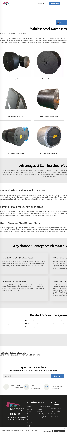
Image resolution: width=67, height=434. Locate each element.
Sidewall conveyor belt (32, 327)
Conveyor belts (30, 321)
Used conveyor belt (10, 197)
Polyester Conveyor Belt (49, 79)
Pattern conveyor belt (8, 327)
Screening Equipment (43, 417)
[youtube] (15, 414)
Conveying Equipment (43, 406)
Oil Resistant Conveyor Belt (16, 153)
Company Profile (56, 408)
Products (30, 414)
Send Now (57, 376)
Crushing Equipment (43, 414)
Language (39, 3)
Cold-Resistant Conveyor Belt (49, 153)
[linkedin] (19, 414)
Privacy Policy (55, 417)
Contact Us (30, 423)
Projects (29, 417)
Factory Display (55, 411)
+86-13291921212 (17, 388)
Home (29, 406)
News (28, 420)
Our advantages (55, 414)
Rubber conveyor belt (32, 324)
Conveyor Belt (16, 79)
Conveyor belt (5, 321)
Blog (28, 426)
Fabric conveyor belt (7, 324)
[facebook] (11, 414)
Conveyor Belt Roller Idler (7, 40)
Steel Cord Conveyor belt (15, 116)
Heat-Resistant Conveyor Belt (49, 116)
